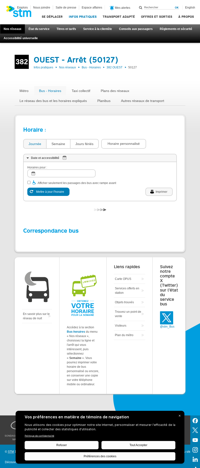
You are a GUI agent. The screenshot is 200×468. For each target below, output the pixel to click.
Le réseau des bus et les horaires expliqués (53, 101)
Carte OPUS (123, 279)
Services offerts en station (127, 290)
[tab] (34, 144)
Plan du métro (124, 335)
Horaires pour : (37, 167)
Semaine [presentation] (58, 144)
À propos (186, 16)
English (190, 7)
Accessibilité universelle (21, 38)
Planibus (103, 101)
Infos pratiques (83, 16)
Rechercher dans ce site (140, 7)
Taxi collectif (81, 91)
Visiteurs (120, 325)
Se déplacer (52, 16)
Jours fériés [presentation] (84, 144)
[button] (123, 144)
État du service (39, 29)
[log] (61, 173)
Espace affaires (92, 7)
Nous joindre (41, 7)
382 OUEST (114, 67)
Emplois (22, 7)
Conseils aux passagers (136, 29)
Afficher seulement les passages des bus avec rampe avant (77, 183)
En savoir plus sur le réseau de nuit (36, 316)
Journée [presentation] (35, 144)
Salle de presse (66, 7)
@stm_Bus (167, 326)
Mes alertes (122, 7)
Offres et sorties (156, 16)
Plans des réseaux (115, 91)
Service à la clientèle (97, 29)
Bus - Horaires (91, 67)
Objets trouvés (124, 302)
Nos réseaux (12, 29)
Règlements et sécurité (176, 29)
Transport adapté (119, 16)
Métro (24, 91)
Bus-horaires (76, 331)
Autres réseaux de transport (142, 101)
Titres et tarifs (66, 29)
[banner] (21, 13)
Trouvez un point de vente (128, 314)
